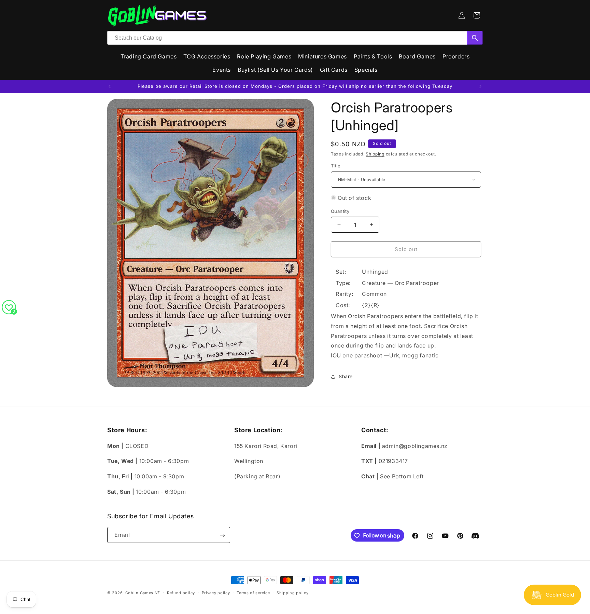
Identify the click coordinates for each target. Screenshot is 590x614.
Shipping (375, 153)
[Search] (475, 38)
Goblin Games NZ (142, 592)
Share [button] (346, 376)
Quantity (340, 211)
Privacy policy (216, 592)
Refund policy (181, 592)
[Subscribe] (222, 535)
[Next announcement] (480, 86)
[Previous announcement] (109, 86)
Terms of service (253, 592)
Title (335, 165)
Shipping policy (293, 592)
